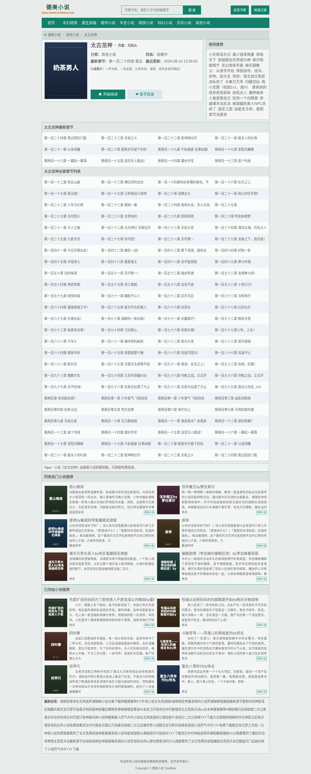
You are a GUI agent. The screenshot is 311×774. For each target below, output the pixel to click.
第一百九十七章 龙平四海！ (63, 387)
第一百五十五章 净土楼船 (119, 284)
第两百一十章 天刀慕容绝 (119, 421)
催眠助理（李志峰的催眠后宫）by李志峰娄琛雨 (220, 553)
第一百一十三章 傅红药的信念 (122, 182)
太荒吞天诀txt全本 (197, 709)
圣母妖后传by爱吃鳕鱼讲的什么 (152, 741)
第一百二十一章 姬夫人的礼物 (236, 138)
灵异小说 (184, 23)
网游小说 (146, 23)
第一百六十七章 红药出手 (233, 307)
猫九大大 (75, 658)
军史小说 (127, 23)
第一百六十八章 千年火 (60, 341)
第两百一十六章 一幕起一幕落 (65, 161)
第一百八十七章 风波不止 (233, 353)
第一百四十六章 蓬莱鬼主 (119, 262)
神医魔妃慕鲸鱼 (106, 709)
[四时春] (56, 646)
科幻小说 (165, 23)
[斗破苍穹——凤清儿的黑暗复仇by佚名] (169, 646)
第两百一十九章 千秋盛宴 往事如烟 (182, 149)
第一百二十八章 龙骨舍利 (119, 216)
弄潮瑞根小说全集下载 (105, 701)
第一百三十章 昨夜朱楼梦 (233, 216)
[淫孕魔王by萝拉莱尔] (169, 499)
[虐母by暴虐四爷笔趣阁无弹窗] (56, 533)
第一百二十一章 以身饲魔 (62, 149)
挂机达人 (239, 93)
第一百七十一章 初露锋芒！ (177, 318)
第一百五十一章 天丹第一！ (120, 273)
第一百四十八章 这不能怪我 (177, 262)
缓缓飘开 (75, 691)
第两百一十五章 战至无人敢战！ (124, 161)
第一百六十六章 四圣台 (174, 307)
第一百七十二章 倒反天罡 (233, 318)
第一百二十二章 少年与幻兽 (63, 205)
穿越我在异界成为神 (234, 60)
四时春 (74, 633)
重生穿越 (89, 23)
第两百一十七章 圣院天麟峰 (234, 149)
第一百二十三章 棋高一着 (119, 205)
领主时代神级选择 (193, 733)
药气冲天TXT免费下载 (216, 725)
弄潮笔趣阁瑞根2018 (221, 733)
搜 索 (192, 10)
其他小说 (203, 23)
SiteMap (170, 768)
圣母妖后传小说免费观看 (64, 725)
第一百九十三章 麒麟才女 (62, 375)
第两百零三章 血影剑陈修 (233, 398)
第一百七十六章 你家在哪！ (177, 330)
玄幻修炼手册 (232, 65)
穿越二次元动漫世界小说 (141, 725)
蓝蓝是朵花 (76, 512)
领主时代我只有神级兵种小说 (84, 717)
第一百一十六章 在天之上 (233, 182)
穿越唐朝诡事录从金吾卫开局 (138, 709)
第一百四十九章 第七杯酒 (233, 262)
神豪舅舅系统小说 (111, 733)
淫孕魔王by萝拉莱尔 (198, 487)
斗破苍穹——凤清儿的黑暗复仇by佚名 (213, 633)
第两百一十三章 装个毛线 (233, 161)
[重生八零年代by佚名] (169, 679)
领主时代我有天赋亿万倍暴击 (103, 725)
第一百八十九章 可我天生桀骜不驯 (125, 364)
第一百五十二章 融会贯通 (176, 273)
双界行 (74, 666)
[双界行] (56, 679)
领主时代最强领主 (171, 709)
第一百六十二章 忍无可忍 (176, 296)
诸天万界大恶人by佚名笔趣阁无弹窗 (98, 553)
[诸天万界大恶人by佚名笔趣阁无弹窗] (56, 566)
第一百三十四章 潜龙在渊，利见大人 (241, 227)
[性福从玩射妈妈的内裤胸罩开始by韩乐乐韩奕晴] (169, 612)
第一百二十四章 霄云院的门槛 (65, 138)
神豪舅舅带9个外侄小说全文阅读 (144, 701)
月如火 (132, 45)
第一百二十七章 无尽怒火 (62, 216)
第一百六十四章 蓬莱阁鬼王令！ (67, 307)
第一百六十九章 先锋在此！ (63, 318)
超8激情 (172, 701)
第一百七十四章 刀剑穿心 (119, 330)
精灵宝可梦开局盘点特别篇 (76, 709)
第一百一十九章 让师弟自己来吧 (124, 193)
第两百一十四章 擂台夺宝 (176, 161)
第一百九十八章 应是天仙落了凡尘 (125, 387)
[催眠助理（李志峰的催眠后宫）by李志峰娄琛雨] (169, 566)
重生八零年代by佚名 (198, 666)
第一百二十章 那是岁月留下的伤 (124, 149)
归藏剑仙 (252, 82)
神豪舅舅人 (113, 717)
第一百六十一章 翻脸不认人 (120, 296)
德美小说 (58, 9)
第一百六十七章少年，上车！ (235, 330)
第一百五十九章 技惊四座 (62, 296)
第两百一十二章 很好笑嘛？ (234, 421)
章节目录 (147, 94)
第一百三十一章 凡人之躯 (62, 227)
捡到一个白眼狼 (245, 98)
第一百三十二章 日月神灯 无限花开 (126, 227)
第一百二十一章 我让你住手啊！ (237, 193)
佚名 (185, 512)
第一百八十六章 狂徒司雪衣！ (179, 353)
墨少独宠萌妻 (243, 54)
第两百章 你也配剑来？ (60, 398)
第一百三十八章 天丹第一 (176, 239)
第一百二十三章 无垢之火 (119, 138)
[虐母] (169, 533)
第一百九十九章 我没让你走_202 (238, 387)
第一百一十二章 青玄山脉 (62, 182)
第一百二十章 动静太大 (174, 193)
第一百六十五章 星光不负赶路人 (124, 307)
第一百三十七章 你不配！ (119, 239)
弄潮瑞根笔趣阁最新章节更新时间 (231, 701)
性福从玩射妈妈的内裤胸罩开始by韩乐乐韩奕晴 (220, 600)
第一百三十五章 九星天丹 (62, 239)
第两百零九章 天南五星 (60, 421)
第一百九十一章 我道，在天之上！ (182, 364)
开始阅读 (110, 94)
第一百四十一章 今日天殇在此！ (67, 250)
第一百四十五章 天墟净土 (62, 262)
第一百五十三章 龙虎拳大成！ (236, 273)
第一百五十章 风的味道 (60, 273)
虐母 (185, 520)
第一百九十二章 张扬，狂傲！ (236, 364)
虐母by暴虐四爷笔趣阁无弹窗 (93, 520)
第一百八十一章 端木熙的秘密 (122, 341)
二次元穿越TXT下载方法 (201, 717)
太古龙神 (51, 127)
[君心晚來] (56, 499)
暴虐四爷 (75, 545)
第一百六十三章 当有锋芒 (233, 296)
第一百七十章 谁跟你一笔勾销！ (124, 318)
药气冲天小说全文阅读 (137, 717)
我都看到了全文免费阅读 (80, 733)
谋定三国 (225, 109)
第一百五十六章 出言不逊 (176, 284)
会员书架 (239, 10)
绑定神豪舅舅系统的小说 (112, 741)
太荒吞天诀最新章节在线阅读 (74, 741)
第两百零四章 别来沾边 (60, 409)
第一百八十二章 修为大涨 (176, 341)
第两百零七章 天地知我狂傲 (234, 409)
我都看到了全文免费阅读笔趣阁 (197, 741)
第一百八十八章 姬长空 (60, 364)
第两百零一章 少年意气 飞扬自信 (124, 398)
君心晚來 (76, 487)
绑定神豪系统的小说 (192, 701)
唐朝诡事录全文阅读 (74, 701)
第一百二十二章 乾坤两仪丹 (177, 138)
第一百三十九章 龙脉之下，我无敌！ (241, 239)
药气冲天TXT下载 (66, 749)
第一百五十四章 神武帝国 (62, 284)
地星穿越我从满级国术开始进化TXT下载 (152, 733)
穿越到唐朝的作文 (232, 717)
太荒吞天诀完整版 (232, 741)
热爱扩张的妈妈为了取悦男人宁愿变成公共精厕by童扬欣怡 (116, 600)
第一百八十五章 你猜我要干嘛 (122, 353)
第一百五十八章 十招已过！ (234, 284)
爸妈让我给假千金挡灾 (168, 717)
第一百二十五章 (226, 205)
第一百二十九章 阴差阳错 (176, 216)
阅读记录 (260, 10)
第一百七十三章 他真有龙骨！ (65, 330)
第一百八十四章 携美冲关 (62, 353)
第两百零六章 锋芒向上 (174, 409)
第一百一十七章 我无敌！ (62, 193)
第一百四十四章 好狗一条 (233, 250)
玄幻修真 (70, 23)
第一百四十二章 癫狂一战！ (120, 250)
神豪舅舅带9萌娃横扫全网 (228, 709)
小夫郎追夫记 (220, 54)
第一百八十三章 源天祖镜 (233, 341)
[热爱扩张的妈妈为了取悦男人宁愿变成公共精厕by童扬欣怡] (56, 612)
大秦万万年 (234, 82)
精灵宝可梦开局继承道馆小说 (179, 725)
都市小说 (108, 23)
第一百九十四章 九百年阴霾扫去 (124, 375)
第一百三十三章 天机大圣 (176, 227)
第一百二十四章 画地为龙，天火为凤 (184, 205)
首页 (51, 23)
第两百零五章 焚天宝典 (117, 409)
